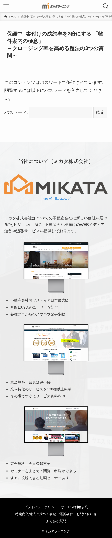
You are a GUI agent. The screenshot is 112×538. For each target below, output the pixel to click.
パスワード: (16, 112)
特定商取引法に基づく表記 (35, 514)
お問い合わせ (86, 514)
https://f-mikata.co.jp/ (56, 198)
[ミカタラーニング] (56, 6)
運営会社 (66, 514)
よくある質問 (56, 521)
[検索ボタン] (105, 6)
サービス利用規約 (74, 507)
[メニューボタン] (6, 6)
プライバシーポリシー (41, 507)
